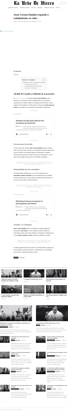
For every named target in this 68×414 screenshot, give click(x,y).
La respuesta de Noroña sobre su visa (33, 279)
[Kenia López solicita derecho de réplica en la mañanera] (5, 388)
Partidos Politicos (14, 389)
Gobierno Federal (3, 327)
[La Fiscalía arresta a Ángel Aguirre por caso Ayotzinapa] (41, 388)
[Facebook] (15, 25)
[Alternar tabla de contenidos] (43, 80)
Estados (15, 21)
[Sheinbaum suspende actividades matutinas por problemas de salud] (11, 273)
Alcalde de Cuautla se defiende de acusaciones (34, 82)
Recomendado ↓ (18, 114)
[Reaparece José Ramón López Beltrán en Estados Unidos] (34, 289)
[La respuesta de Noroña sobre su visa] (34, 273)
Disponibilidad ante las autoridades (34, 86)
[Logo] (34, 3)
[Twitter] (19, 25)
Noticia (37, 325)
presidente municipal (21, 98)
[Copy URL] (26, 25)
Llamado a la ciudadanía (31, 88)
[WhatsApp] (23, 25)
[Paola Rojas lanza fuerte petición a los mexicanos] (56, 273)
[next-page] (4, 401)
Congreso (13, 371)
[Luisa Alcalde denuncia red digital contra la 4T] (56, 289)
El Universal (21, 257)
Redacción (18, 71)
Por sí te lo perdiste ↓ (19, 194)
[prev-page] (1, 401)
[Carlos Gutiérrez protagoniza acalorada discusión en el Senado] (5, 370)
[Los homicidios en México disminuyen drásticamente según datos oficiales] (41, 370)
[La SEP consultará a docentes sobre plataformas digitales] (11, 289)
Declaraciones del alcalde (31, 84)
